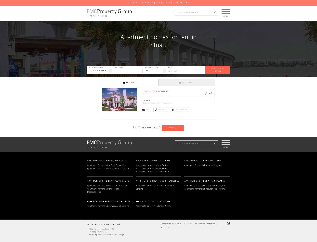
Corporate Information (206, 224)
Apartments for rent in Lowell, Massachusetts (107, 185)
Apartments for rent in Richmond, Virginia (154, 206)
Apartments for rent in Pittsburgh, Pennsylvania (204, 188)
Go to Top (309, 234)
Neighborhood (151, 67)
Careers (188, 224)
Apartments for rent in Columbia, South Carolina (108, 206)
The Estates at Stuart (156, 91)
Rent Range (119, 67)
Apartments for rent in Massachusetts (108, 181)
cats (170, 71)
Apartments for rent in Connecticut (106, 161)
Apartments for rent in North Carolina (157, 181)
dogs (175, 71)
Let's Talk (173, 128)
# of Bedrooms (96, 67)
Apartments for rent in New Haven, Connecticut (108, 168)
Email (148, 110)
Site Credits (165, 228)
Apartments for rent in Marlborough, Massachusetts (103, 190)
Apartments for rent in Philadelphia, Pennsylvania (205, 185)
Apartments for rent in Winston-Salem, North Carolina (155, 187)
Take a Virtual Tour (181, 110)
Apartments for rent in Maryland (202, 161)
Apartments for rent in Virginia (153, 201)
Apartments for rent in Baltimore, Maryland (203, 165)
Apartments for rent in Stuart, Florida (152, 168)
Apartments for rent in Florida (153, 161)
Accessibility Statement (170, 224)
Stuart (145, 94)
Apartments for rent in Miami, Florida (152, 165)
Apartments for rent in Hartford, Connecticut (106, 165)
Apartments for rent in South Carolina (108, 201)
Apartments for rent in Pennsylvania (204, 181)
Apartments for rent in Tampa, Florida (152, 171)
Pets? (170, 67)
